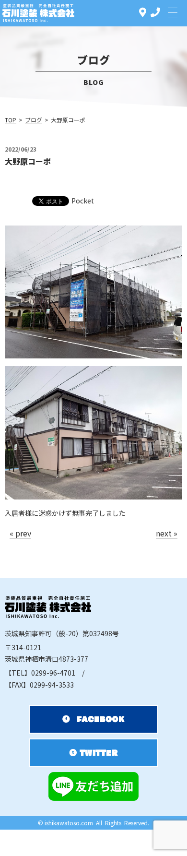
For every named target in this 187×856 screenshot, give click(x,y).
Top (10, 120)
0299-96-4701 (40, 673)
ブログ (33, 120)
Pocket (82, 200)
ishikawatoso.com (69, 823)
